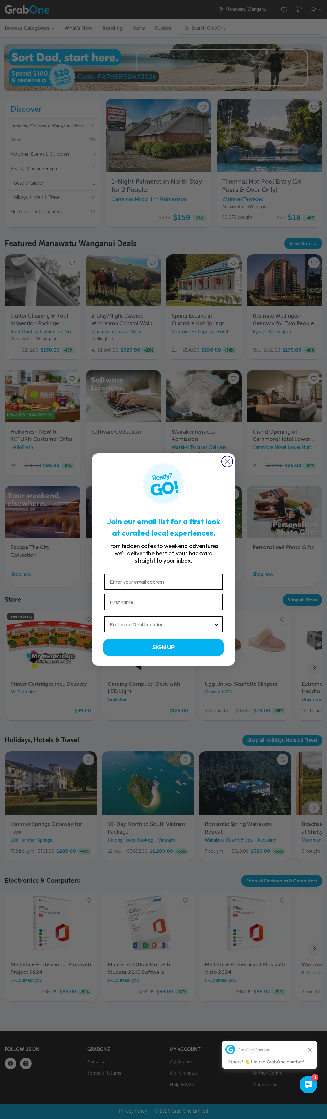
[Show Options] (216, 624)
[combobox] (161, 624)
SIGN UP (163, 647)
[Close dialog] (227, 461)
